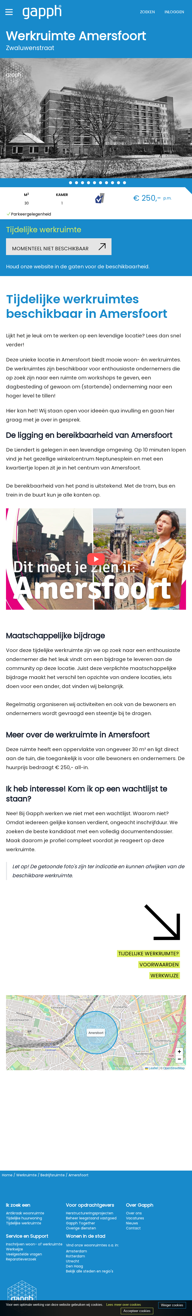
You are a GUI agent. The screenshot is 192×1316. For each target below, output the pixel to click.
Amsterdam (76, 1251)
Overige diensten (81, 1228)
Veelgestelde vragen (24, 1254)
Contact (133, 1228)
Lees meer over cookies (123, 1304)
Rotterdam (75, 1256)
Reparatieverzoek (21, 1259)
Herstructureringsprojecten (89, 1213)
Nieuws (132, 1223)
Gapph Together (80, 1223)
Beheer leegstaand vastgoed (91, 1218)
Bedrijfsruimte (53, 1175)
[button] (179, 1051)
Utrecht (72, 1261)
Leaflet (153, 1068)
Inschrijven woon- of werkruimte (34, 1244)
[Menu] (9, 12)
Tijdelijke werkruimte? (148, 953)
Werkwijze (164, 975)
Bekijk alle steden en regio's (89, 1271)
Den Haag (74, 1266)
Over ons (134, 1213)
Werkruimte (26, 1175)
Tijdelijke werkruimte (23, 1223)
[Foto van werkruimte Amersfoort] (96, 118)
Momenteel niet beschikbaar (50, 248)
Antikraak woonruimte (25, 1213)
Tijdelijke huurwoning (24, 1218)
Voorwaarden (159, 964)
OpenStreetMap (174, 1068)
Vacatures (135, 1218)
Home (7, 1175)
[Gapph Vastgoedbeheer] (42, 12)
